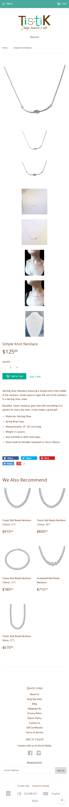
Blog (34, 704)
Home (4, 48)
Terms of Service (34, 732)
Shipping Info (34, 709)
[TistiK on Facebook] (30, 754)
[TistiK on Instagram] (38, 754)
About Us (34, 694)
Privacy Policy (34, 713)
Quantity (6, 362)
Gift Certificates (34, 728)
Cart (64, 4)
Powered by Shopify (40, 786)
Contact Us (34, 723)
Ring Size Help (34, 699)
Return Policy (34, 718)
